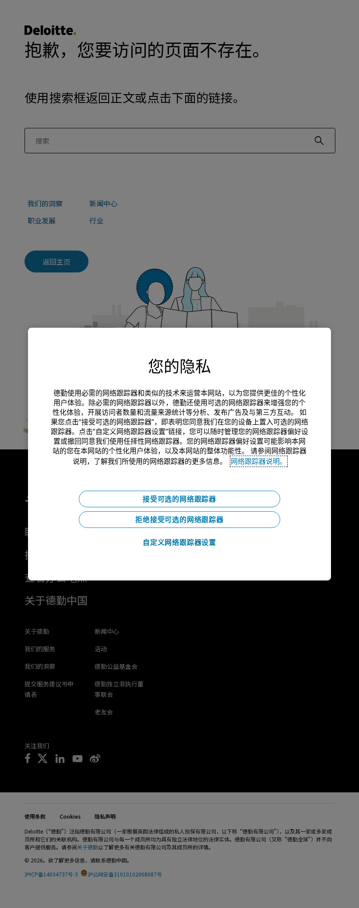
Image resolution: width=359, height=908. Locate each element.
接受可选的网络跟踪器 (179, 499)
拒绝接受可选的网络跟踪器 (179, 519)
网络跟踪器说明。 (259, 461)
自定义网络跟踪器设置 (179, 542)
